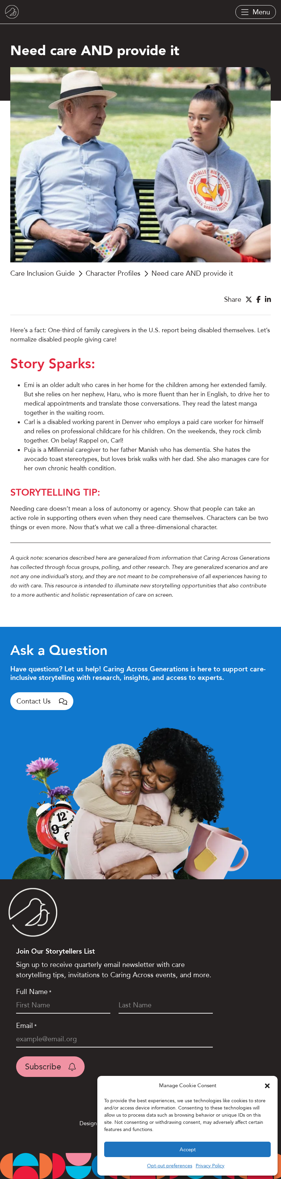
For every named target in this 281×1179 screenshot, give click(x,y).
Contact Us (34, 701)
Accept (188, 1149)
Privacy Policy (210, 1165)
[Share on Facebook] (258, 299)
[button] (267, 1085)
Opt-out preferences (169, 1165)
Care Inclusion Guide (42, 273)
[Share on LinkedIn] (268, 299)
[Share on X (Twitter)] (248, 299)
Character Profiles (113, 273)
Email (26, 1026)
